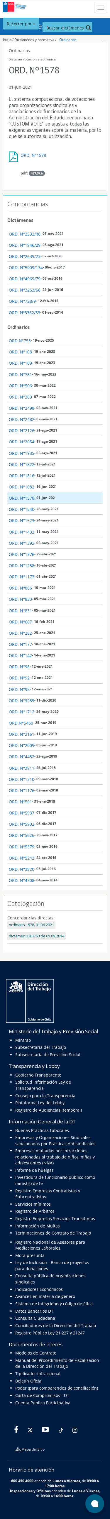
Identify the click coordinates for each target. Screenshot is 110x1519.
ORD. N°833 (20, 599)
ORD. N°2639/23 (24, 256)
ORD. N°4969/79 (24, 279)
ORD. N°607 (20, 622)
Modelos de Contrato (35, 1353)
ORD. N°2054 (21, 442)
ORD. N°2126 (21, 430)
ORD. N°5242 (21, 858)
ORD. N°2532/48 (24, 234)
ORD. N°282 (20, 633)
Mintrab (23, 1040)
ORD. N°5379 (21, 847)
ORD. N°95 (19, 689)
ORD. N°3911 (21, 768)
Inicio (7, 39)
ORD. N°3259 (21, 700)
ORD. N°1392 (21, 543)
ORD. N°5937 (21, 813)
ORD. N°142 (20, 655)
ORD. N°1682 (21, 487)
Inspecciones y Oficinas (30, 1490)
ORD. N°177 (20, 644)
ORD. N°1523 (21, 520)
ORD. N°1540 (21, 509)
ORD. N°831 (20, 610)
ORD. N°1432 (21, 532)
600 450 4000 (22, 1480)
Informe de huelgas (34, 1170)
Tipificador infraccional (37, 1373)
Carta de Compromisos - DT (42, 1395)
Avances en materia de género (45, 1296)
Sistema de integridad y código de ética (54, 1303)
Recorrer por (20, 24)
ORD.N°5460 (21, 723)
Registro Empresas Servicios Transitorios (55, 1218)
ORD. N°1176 (21, 790)
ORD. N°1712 (21, 712)
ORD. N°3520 (21, 869)
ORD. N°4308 (21, 880)
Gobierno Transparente (38, 1075)
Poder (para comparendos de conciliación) (56, 1388)
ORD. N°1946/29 (24, 245)
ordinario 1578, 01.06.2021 (31, 924)
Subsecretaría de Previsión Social (47, 1054)
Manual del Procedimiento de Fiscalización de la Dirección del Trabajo (57, 1363)
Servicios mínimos (33, 1204)
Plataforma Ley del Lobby (40, 1102)
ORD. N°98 (19, 666)
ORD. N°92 (19, 678)
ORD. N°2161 (21, 734)
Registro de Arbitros (35, 1211)
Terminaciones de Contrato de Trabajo (53, 1233)
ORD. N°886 (20, 588)
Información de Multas (37, 1226)
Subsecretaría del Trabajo (40, 1047)
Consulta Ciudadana (35, 1318)
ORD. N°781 (20, 374)
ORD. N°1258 (21, 565)
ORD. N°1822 (21, 464)
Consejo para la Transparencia (45, 1095)
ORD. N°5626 (21, 835)
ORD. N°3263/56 (24, 290)
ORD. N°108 (20, 352)
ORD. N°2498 (21, 408)
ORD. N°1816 (21, 475)
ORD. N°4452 (21, 756)
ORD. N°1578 (33, 155)
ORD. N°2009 (21, 745)
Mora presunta (30, 1255)
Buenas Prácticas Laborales (42, 1130)
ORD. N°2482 (21, 419)
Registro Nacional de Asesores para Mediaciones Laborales (50, 1245)
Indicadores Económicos (39, 1289)
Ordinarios (68, 39)
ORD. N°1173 (21, 577)
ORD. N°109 (20, 363)
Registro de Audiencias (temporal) (48, 1110)
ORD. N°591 (20, 801)
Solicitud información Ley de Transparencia (43, 1085)
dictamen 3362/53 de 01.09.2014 (36, 936)
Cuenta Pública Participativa (42, 1403)
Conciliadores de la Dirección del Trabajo (55, 1325)
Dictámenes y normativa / (35, 39)
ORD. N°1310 (21, 779)
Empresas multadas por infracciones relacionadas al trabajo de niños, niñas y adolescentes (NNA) (55, 1157)
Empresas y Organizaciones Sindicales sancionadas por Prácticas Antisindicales (55, 1140)
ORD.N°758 (20, 340)
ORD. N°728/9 (22, 301)
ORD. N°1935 (21, 453)
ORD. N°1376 (21, 554)
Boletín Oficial (29, 1381)
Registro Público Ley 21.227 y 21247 (50, 1333)
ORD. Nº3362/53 (24, 312)
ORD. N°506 (20, 386)
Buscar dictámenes (65, 28)
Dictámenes (20, 220)
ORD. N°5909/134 (26, 267)
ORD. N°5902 (21, 824)
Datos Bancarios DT (34, 1311)
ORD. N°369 (20, 397)
